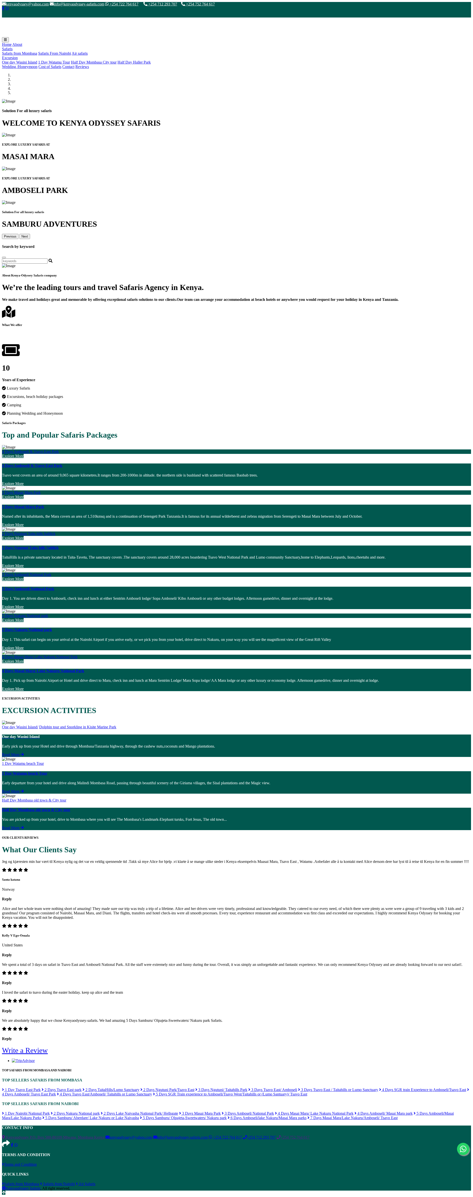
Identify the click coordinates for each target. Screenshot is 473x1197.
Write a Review (25, 1050)
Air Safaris (86, 1184)
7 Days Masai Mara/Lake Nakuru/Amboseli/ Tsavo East (353, 1118)
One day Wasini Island (19, 62)
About (17, 44)
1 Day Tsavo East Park (22, 1090)
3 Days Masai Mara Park (21, 492)
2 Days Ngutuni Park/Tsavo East (168, 1090)
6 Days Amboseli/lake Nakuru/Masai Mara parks (268, 1118)
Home (7, 44)
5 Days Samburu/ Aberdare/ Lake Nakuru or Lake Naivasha (91, 1118)
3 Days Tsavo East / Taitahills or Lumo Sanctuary (339, 1090)
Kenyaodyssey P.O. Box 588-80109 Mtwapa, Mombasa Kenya (54, 1137)
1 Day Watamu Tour (54, 62)
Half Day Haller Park (134, 62)
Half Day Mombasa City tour (94, 62)
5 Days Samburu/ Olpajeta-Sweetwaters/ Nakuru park (184, 1118)
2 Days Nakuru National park (25, 616)
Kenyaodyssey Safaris (23, 1188)
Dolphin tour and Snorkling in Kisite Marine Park (77, 727)
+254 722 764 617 (123, 4)
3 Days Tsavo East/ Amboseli (273, 1090)
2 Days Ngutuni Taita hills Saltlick (28, 533)
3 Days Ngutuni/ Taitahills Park (222, 1090)
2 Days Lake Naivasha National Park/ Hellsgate (140, 1113)
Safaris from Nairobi (58, 1184)
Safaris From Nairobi (54, 53)
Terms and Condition (20, 1164)
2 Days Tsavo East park (63, 1090)
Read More (11, 754)
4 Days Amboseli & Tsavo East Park (30, 451)
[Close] (4, 257)
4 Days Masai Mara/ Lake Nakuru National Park (40, 657)
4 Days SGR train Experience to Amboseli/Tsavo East (423, 1090)
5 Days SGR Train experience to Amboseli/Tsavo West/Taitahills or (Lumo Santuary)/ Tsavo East (231, 1094)
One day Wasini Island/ (20, 727)
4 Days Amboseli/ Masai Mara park (384, 1113)
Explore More (13, 456)
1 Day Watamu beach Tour (23, 763)
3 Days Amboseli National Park (26, 574)
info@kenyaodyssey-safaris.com (79, 4)
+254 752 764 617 (200, 4)
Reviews (82, 67)
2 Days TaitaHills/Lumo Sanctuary (111, 1090)
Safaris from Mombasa (19, 53)
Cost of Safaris (49, 67)
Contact (68, 67)
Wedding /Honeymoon (19, 67)
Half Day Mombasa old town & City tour (34, 800)
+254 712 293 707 (162, 4)
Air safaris (80, 53)
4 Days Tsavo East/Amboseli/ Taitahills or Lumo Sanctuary (105, 1094)
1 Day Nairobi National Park (27, 1113)
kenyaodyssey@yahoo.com (27, 4)
